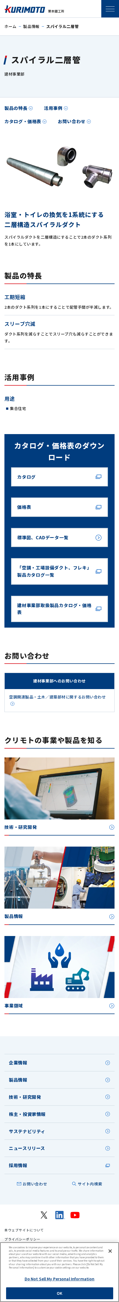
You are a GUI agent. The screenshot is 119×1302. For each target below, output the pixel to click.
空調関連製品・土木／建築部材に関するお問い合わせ (57, 697)
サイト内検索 (90, 1184)
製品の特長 (15, 108)
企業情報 (18, 1062)
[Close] (110, 1251)
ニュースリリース (27, 1148)
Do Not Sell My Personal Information (60, 1279)
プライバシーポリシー (22, 1239)
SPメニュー (110, 9)
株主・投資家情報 (27, 1114)
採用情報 (18, 1165)
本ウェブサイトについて (24, 1230)
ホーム (10, 26)
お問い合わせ (72, 121)
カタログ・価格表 (22, 121)
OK (59, 1293)
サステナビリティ (27, 1131)
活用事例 (53, 108)
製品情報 (31, 26)
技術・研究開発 (25, 1097)
